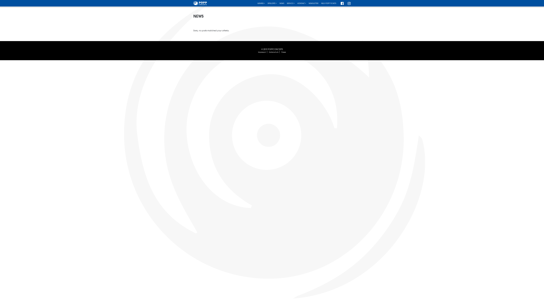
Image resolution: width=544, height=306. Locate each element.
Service (290, 3)
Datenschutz (274, 52)
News (282, 3)
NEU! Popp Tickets (328, 3)
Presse (283, 52)
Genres (260, 3)
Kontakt (301, 3)
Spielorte (271, 3)
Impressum (262, 52)
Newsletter (313, 3)
